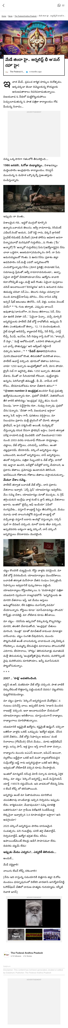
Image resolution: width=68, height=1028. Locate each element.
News (10, 16)
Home (4, 16)
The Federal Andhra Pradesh (26, 16)
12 (59, 5)
